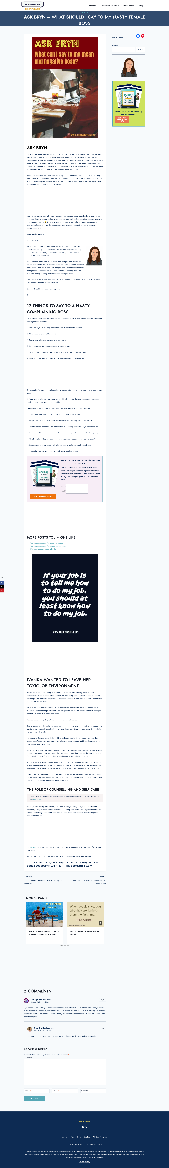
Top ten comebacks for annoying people (46, 543)
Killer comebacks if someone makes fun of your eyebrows (43, 880)
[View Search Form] (147, 5)
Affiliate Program (100, 1137)
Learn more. (37, 799)
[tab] (61, 945)
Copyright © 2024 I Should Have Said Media (84, 1144)
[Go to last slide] (29, 923)
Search (115, 45)
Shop (141, 5)
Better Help (31, 847)
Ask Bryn (84, 12)
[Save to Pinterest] (2, 590)
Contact (87, 1137)
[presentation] (44, 914)
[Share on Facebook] (2, 583)
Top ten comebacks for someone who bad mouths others (89, 880)
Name (63, 486)
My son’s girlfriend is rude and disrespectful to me (44, 933)
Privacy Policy (84, 1162)
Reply (103, 1000)
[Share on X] (2, 587)
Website (84, 1091)
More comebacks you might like (43, 549)
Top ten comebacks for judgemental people (48, 546)
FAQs (72, 1137)
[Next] (100, 923)
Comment (28, 1057)
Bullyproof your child (110, 5)
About (64, 1137)
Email (63, 491)
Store (79, 1137)
